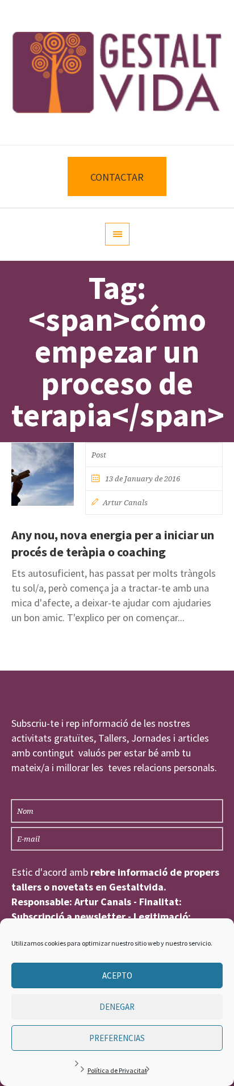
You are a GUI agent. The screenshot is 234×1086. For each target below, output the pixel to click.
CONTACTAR (117, 177)
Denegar (117, 1006)
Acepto (117, 975)
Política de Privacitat (117, 1070)
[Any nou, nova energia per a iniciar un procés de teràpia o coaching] (42, 474)
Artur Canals (125, 502)
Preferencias (117, 1038)
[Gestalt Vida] (117, 72)
